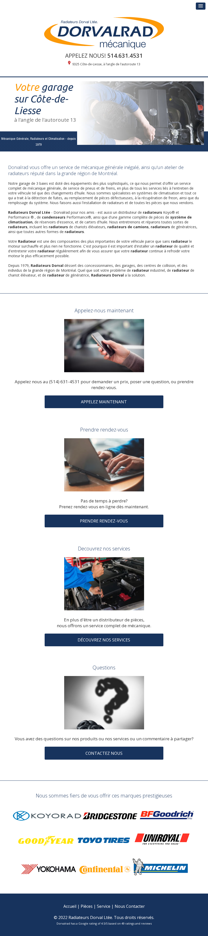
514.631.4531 (125, 55)
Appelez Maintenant (104, 402)
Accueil (69, 906)
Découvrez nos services (104, 640)
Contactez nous (104, 753)
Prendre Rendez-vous (104, 521)
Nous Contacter (130, 906)
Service (103, 906)
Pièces (87, 906)
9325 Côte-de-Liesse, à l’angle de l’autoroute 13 (106, 64)
